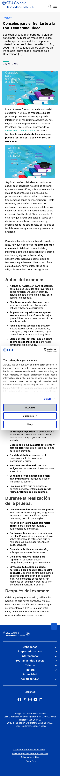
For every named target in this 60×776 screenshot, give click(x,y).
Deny (30, 424)
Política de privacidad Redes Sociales (30, 753)
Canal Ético (31, 761)
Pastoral (30, 669)
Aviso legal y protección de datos (29, 749)
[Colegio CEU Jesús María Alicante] (18, 6)
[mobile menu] (55, 7)
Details (47, 399)
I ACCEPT (30, 407)
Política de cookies (30, 757)
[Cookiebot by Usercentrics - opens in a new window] (44, 350)
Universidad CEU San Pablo (20, 130)
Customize (28, 416)
